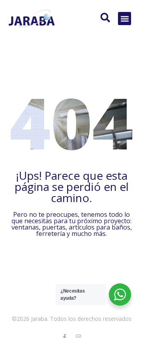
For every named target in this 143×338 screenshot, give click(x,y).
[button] (124, 18)
